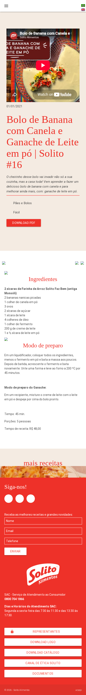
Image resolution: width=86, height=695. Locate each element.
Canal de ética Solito (43, 663)
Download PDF (23, 223)
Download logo (43, 642)
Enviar (15, 551)
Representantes (35, 631)
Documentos (43, 673)
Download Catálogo (43, 652)
